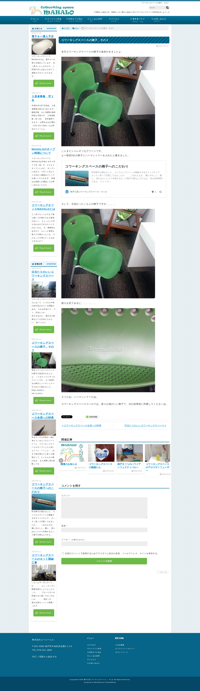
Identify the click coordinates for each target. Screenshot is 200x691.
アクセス (115, 20)
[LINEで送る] (91, 416)
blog (77, 28)
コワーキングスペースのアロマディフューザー (157, 467)
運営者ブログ (139, 20)
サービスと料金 (54, 20)
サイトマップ (122, 652)
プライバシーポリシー (126, 648)
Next (167, 460)
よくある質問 (96, 20)
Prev (61, 460)
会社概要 (120, 645)
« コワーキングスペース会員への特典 (81, 425)
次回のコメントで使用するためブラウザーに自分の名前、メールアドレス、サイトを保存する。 (112, 553)
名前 (63, 526)
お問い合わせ (160, 20)
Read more (45, 83)
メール (64, 539)
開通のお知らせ (69, 464)
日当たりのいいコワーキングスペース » (145, 425)
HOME (67, 28)
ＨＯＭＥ (92, 645)
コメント (65, 495)
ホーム (36, 20)
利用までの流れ (76, 20)
